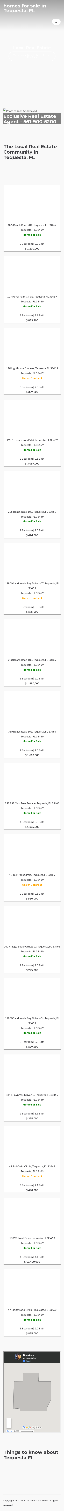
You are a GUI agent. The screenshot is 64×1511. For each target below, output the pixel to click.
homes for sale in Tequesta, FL (24, 8)
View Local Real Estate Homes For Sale (32, 56)
